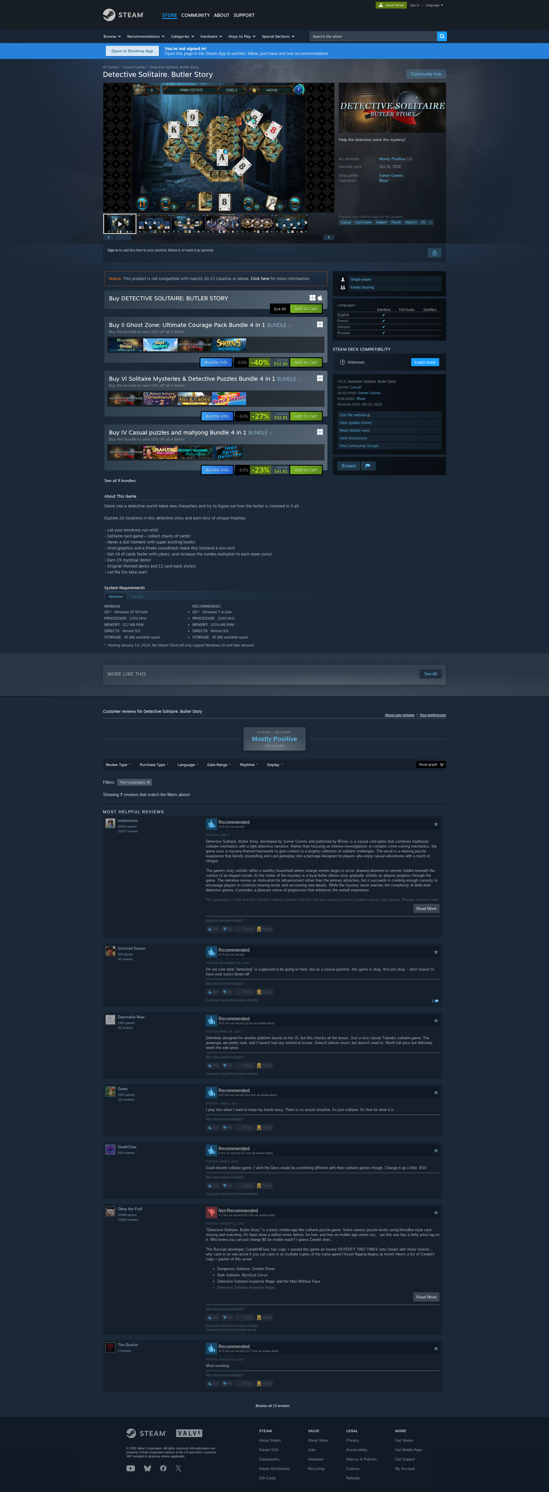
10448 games (127, 1215)
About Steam (270, 1440)
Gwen (123, 1089)
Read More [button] (426, 908)
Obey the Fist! (130, 1209)
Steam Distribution (274, 1469)
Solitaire (381, 222)
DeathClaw (127, 1147)
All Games (111, 67)
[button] (112, 36)
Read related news (355, 430)
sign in (414, 5)
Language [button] (186, 764)
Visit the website (353, 415)
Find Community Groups (359, 446)
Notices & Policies (361, 1459)
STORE (169, 15)
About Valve (318, 1440)
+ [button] (430, 222)
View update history (356, 422)
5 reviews (124, 1350)
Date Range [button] (217, 764)
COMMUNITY (195, 15)
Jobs (312, 1450)
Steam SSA (269, 1450)
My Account (405, 1469)
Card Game (363, 222)
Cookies (353, 1469)
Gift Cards (267, 1478)
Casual (346, 222)
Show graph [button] (428, 765)
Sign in (113, 250)
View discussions (353, 438)
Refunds (353, 1478)
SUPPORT (244, 15)
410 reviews (126, 1152)
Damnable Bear (131, 1017)
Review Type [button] (116, 764)
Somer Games (391, 175)
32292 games (127, 826)
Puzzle (396, 222)
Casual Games (134, 67)
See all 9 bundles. (120, 480)
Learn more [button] (425, 362)
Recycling (316, 1469)
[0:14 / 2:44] (218, 148)
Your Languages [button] (132, 782)
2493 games (126, 1023)
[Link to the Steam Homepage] (123, 19)
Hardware (315, 1459)
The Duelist (128, 1345)
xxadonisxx (128, 820)
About (222, 15)
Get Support (405, 1459)
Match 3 (411, 222)
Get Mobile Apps (409, 1450)
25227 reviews (128, 831)
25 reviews (125, 1027)
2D (423, 222)
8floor (383, 180)
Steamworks (269, 1459)
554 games (125, 954)
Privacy (352, 1440)
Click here (260, 278)
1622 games (126, 1094)
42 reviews (125, 959)
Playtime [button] (247, 764)
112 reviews (126, 1099)
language (432, 5)
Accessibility (356, 1450)
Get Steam (404, 1440)
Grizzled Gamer (132, 948)
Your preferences (432, 715)
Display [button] (273, 764)
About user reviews (400, 715)
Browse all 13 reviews (273, 1406)
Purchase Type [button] (152, 764)
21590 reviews (128, 1219)
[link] (261, 362)
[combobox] (373, 36)
